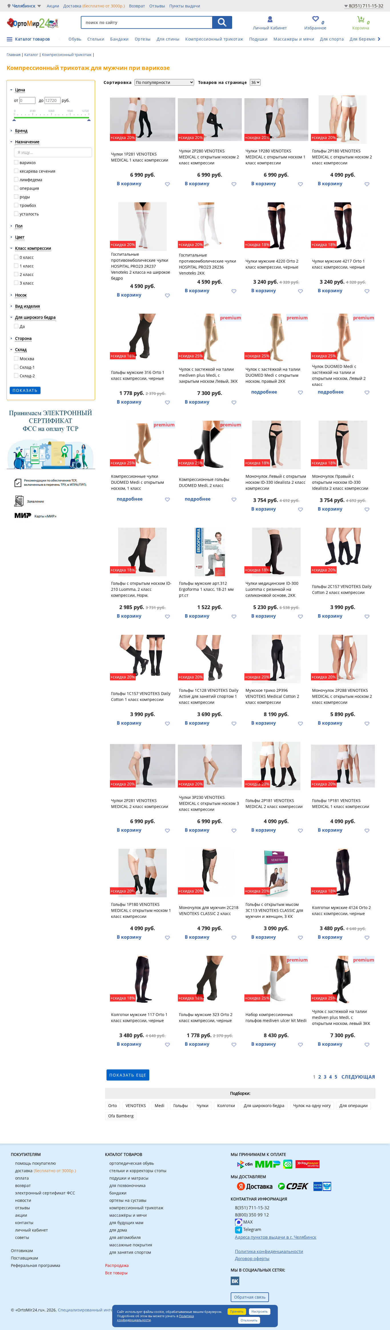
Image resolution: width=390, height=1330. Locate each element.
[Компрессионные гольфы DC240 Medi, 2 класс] (210, 445)
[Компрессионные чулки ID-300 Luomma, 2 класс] (276, 552)
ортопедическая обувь (131, 1163)
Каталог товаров (32, 39)
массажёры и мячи (128, 1215)
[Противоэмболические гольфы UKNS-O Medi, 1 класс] (276, 980)
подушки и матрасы (128, 1178)
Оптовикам (22, 1250)
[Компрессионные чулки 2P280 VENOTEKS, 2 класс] (210, 119)
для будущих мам (126, 1222)
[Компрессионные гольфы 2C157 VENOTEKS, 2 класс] (343, 552)
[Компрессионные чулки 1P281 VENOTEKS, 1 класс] (142, 119)
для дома (118, 1230)
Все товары (116, 1272)
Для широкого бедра (264, 1105)
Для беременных (367, 39)
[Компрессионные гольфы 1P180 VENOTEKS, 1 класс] (142, 873)
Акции (53, 6)
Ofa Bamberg (121, 1116)
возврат (23, 1185)
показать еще (127, 1075)
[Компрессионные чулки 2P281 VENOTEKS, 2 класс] (142, 766)
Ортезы (143, 39)
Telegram (251, 1229)
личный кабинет (31, 1230)
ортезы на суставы (127, 1200)
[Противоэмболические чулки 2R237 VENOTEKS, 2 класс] (142, 226)
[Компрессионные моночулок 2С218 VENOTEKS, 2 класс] (210, 873)
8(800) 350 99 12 (252, 1215)
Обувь (75, 39)
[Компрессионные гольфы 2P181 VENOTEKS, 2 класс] (276, 766)
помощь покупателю (35, 1163)
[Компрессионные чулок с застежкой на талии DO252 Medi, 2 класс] (343, 338)
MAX (247, 1222)
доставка (45, 1170)
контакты (24, 1222)
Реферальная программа (35, 1265)
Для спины (168, 39)
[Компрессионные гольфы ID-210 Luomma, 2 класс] (142, 552)
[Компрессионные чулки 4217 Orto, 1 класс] (343, 226)
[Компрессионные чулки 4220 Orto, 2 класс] (276, 226)
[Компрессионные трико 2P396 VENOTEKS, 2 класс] (276, 659)
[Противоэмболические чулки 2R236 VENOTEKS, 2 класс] (210, 226)
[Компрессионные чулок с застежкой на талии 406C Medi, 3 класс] (210, 338)
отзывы (22, 1207)
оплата (22, 1178)
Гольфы (180, 1105)
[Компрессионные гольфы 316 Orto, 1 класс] (142, 338)
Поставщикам (24, 1258)
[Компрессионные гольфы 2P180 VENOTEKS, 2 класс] (343, 119)
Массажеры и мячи (294, 39)
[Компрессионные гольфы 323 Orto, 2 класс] (210, 980)
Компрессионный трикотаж (214, 39)
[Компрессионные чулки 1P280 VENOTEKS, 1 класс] (276, 119)
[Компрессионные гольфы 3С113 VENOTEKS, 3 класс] (276, 873)
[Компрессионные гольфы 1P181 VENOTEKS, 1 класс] (343, 766)
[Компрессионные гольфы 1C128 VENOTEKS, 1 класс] (210, 659)
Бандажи (119, 39)
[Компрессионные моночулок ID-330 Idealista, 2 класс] (276, 445)
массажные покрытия (130, 1245)
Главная (14, 54)
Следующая (358, 1077)
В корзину (129, 183)
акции (21, 1215)
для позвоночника (127, 1185)
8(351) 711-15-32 (366, 6)
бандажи (117, 1193)
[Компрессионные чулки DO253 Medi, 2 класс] (276, 338)
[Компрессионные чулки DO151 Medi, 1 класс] (142, 445)
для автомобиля (125, 1237)
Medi (159, 1105)
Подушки (258, 39)
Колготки (226, 1105)
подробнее (264, 392)
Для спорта (332, 39)
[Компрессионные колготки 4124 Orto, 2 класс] (343, 873)
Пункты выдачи (184, 6)
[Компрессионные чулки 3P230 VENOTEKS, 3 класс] (210, 766)
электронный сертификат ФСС (45, 1193)
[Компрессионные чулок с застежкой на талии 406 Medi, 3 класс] (343, 980)
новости (23, 1200)
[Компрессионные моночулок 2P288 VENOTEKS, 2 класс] (343, 659)
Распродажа (117, 1265)
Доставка (94, 6)
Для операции (353, 1105)
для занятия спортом (130, 1252)
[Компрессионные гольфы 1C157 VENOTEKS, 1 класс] (142, 659)
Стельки (95, 39)
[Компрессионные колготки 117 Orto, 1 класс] (142, 980)
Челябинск (23, 6)
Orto (112, 1105)
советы (22, 1237)
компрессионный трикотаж (136, 1207)
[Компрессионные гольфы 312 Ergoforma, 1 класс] (210, 552)
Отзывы (157, 6)
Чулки (202, 1105)
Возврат (137, 6)
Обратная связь (250, 1297)
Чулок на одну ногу (312, 1105)
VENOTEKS (136, 1105)
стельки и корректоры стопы (137, 1170)
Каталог (31, 54)
